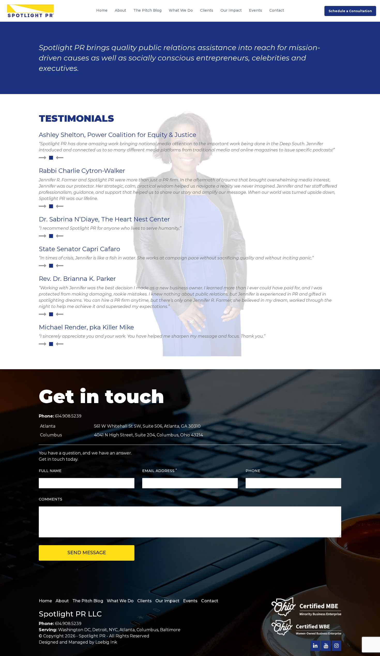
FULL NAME (50, 470)
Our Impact (231, 10)
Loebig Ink (106, 642)
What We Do (181, 10)
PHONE (253, 470)
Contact (276, 10)
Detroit (99, 629)
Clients (206, 10)
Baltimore (170, 629)
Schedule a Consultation (350, 11)
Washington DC (74, 629)
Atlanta (127, 629)
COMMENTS (50, 499)
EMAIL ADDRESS (159, 470)
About (120, 10)
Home (102, 10)
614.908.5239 (68, 416)
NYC (113, 629)
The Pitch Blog (147, 10)
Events (255, 10)
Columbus (147, 629)
